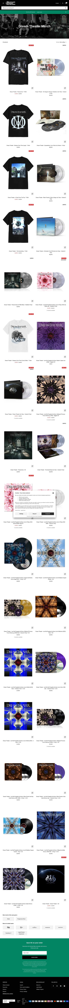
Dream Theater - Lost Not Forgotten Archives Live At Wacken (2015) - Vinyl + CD (51, 632)
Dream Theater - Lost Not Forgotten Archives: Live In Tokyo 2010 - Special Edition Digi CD (18, 522)
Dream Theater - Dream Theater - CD (51, 903)
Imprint (21, 985)
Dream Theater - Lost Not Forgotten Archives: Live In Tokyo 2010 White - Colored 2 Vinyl (51, 522)
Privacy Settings (23, 991)
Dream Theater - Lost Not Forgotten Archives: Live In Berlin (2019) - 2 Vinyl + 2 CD (18, 741)
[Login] (62, 3)
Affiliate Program (40, 989)
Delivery (4, 989)
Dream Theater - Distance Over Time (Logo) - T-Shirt (18, 145)
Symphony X (8, 933)
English (57, 3)
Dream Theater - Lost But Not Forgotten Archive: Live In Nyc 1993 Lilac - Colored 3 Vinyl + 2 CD (50, 688)
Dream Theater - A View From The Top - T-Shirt (18, 197)
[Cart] (65, 3)
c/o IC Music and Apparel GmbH (23, 1001)
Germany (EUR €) (5, 1001)
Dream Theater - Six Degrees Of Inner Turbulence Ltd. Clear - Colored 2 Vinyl (50, 92)
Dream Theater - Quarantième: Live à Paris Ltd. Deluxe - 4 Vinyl (51, 145)
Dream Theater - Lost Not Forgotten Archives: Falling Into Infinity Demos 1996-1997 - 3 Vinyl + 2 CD (51, 851)
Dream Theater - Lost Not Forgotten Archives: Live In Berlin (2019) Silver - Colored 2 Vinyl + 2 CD (18, 688)
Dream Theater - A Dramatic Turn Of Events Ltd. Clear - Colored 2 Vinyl (50, 252)
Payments (5, 987)
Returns (4, 991)
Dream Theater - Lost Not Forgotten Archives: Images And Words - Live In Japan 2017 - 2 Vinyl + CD (18, 578)
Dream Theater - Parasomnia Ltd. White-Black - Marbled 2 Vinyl (18, 304)
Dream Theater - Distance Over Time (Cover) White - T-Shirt (18, 360)
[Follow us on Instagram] (57, 986)
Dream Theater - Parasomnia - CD (18, 469)
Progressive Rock (21, 918)
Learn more (39, 12)
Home (4, 16)
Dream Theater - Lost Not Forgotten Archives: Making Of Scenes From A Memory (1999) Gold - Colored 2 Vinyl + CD (18, 632)
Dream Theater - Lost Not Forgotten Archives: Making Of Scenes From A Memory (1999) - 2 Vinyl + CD (51, 741)
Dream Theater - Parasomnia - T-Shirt (18, 91)
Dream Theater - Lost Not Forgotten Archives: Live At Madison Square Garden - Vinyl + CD (18, 851)
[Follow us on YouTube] (61, 986)
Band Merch (8, 16)
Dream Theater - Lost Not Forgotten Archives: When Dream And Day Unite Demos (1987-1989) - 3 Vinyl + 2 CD (18, 797)
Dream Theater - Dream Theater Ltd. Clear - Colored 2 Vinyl (18, 414)
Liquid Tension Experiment (21, 933)
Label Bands (39, 987)
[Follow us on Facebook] (53, 986)
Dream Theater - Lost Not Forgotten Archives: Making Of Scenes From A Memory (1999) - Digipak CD (51, 415)
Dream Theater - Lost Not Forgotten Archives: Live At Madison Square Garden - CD (50, 578)
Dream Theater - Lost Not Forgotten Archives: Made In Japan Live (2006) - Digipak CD (50, 361)
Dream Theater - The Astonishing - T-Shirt (18, 251)
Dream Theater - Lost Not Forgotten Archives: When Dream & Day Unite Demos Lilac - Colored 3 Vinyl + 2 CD (50, 797)
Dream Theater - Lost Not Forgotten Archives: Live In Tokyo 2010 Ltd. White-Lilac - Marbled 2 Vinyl (51, 305)
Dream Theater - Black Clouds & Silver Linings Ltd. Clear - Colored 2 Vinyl (51, 198)
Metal (8, 918)
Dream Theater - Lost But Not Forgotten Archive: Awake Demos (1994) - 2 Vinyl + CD (18, 904)
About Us (38, 985)
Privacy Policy (23, 989)
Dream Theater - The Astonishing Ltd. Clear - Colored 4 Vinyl (51, 469)
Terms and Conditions (24, 987)
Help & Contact (6, 985)
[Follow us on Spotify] (64, 986)
